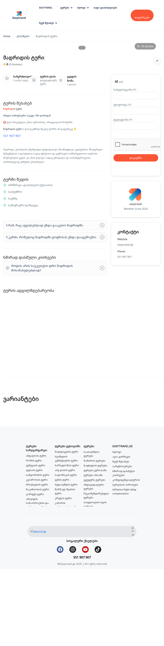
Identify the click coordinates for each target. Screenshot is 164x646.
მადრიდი (8, 108)
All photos (147, 46)
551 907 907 (12, 136)
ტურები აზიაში (93, 475)
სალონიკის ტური (66, 474)
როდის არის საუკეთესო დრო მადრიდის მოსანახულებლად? (42, 268)
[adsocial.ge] (38, 531)
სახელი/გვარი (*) (124, 89)
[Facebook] (60, 549)
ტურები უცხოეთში (67, 446)
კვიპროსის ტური (37, 479)
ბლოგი (81, 7)
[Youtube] (85, 549)
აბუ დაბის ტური (65, 470)
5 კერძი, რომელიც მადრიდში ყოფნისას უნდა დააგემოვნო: (51, 237)
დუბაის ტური (34, 470)
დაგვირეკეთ (142, 17)
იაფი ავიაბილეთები (105, 7)
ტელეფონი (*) (122, 120)
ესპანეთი (23, 36)
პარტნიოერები (122, 466)
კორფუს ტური (35, 494)
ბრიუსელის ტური (37, 484)
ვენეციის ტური (35, 465)
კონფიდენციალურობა (126, 479)
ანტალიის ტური (36, 455)
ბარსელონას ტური (67, 465)
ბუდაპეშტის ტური (66, 484)
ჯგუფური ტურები (94, 479)
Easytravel (45, 7)
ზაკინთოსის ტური (37, 489)
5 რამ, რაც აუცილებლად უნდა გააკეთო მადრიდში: (44, 225)
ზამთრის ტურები (94, 460)
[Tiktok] (98, 549)
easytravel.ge (122, 446)
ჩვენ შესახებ (46, 22)
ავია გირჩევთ (121, 456)
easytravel (136, 204)
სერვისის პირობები (125, 484)
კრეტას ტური (63, 498)
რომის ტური (34, 460)
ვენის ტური (62, 479)
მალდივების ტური (66, 451)
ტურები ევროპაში (95, 470)
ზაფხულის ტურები (95, 465)
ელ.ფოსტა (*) (122, 104)
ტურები (64, 7)
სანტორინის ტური (37, 474)
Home (6, 36)
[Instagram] (72, 549)
